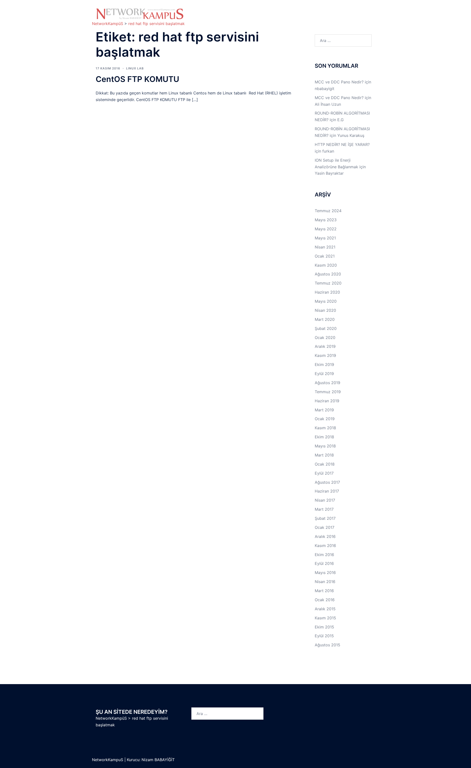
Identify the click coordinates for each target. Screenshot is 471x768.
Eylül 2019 (324, 373)
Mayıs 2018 (325, 445)
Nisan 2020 (325, 310)
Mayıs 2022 (326, 228)
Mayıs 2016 (325, 572)
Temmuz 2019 (328, 391)
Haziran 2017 (327, 491)
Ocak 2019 (325, 418)
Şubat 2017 (325, 518)
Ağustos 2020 (328, 274)
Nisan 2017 (325, 500)
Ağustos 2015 (327, 644)
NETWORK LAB (275, 11)
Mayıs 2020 (326, 301)
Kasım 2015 (325, 617)
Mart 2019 (324, 409)
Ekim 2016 (324, 554)
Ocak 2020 (325, 337)
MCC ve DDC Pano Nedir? (339, 81)
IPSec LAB (339, 11)
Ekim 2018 (324, 436)
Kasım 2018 (325, 427)
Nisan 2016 (325, 581)
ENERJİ (287, 17)
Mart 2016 (324, 590)
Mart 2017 (324, 509)
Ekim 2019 (324, 364)
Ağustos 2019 (327, 382)
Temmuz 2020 (328, 283)
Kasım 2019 (325, 355)
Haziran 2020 (327, 292)
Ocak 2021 (325, 256)
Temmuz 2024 (328, 210)
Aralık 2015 (325, 608)
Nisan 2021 (325, 247)
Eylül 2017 (324, 473)
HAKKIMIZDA (205, 11)
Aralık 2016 (325, 536)
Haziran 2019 (327, 400)
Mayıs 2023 (326, 219)
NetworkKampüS (111, 718)
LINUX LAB (309, 11)
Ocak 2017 (324, 527)
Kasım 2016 (325, 545)
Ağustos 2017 (327, 482)
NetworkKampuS (108, 759)
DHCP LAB (237, 17)
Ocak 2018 (325, 464)
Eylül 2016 (324, 563)
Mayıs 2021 (325, 237)
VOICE (263, 17)
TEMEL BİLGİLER (236, 11)
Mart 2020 (325, 319)
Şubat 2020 (326, 328)
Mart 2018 (324, 455)
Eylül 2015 (324, 635)
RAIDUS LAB (205, 17)
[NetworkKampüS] (140, 13)
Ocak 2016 (325, 599)
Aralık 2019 (325, 346)
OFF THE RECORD (320, 17)
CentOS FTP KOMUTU (137, 79)
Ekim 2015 (324, 627)
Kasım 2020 (326, 265)
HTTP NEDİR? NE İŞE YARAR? (342, 144)
